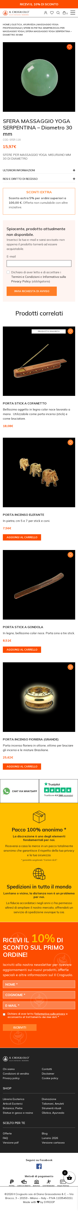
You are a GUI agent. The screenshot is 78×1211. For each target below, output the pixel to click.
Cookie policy (50, 1078)
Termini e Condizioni (25, 277)
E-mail (11, 256)
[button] (39, 180)
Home (6, 24)
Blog (45, 1133)
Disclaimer (48, 1073)
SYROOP (49, 1202)
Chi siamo (9, 1069)
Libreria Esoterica (13, 1099)
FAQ (5, 1138)
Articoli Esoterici (13, 1103)
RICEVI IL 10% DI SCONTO (39, 4)
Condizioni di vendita (16, 1073)
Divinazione (49, 1099)
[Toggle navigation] (72, 12)
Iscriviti (19, 1027)
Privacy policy (11, 1078)
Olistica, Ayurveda (23, 24)
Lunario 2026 (50, 1138)
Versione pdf (11, 1142)
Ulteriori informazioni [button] (19, 170)
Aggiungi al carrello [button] (22, 537)
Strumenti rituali (51, 1108)
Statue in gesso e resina (18, 1112)
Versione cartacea (53, 1142)
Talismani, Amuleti (53, 1103)
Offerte (7, 1133)
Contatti (47, 1069)
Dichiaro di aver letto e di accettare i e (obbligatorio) (38, 276)
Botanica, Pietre (13, 1108)
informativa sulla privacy (50, 1013)
